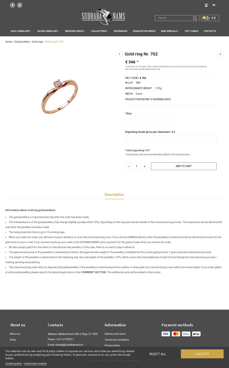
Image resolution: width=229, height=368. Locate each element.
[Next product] (220, 54)
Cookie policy (13, 363)
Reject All (157, 354)
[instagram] (19, 5)
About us (15, 333)
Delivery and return (115, 333)
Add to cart (184, 166)
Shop (13, 339)
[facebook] (12, 5)
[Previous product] (119, 54)
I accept (202, 354)
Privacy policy (112, 345)
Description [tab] (114, 194)
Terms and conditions (117, 339)
